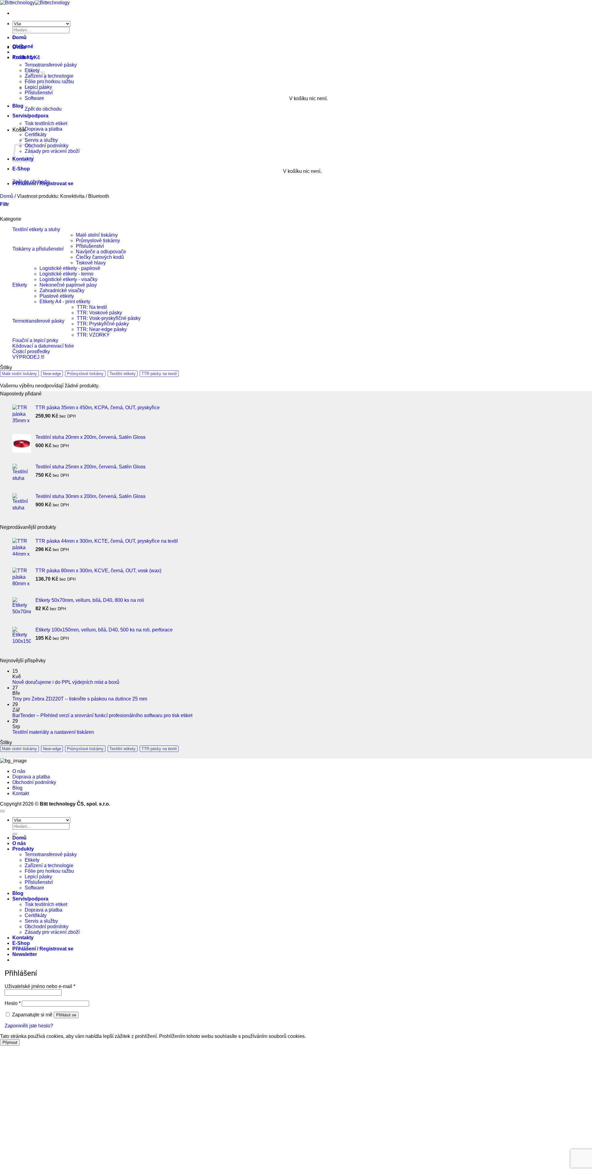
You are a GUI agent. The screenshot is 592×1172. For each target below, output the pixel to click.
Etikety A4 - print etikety (64, 301)
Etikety (19, 285)
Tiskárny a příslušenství (38, 248)
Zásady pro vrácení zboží (52, 151)
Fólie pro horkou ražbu (49, 81)
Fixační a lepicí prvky (35, 340)
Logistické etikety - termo (66, 273)
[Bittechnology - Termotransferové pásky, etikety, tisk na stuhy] (35, 2)
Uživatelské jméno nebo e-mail (40, 986)
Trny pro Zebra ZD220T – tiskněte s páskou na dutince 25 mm (79, 698)
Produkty (23, 57)
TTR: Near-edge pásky (102, 329)
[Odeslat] (14, 834)
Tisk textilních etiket (46, 123)
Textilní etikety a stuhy (36, 229)
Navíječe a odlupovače (101, 251)
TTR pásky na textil (159, 373)
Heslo (13, 1003)
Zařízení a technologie (49, 76)
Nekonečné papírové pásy (68, 285)
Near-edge (52, 373)
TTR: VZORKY (93, 334)
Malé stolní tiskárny (97, 235)
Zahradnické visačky (61, 290)
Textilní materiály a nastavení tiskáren (53, 732)
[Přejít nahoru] (2, 811)
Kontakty (23, 937)
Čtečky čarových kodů (100, 257)
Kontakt (20, 793)
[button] (42, 183)
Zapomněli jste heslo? (29, 1025)
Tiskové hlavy (91, 262)
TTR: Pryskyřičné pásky (103, 323)
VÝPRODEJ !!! (28, 357)
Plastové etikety (56, 296)
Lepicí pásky (38, 876)
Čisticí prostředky (31, 351)
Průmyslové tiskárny (98, 240)
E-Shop (21, 168)
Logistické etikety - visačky (68, 279)
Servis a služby (41, 140)
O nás (19, 47)
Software (34, 98)
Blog (17, 105)
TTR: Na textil (92, 307)
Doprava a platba (43, 129)
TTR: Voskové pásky (99, 312)
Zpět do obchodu (43, 109)
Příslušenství (39, 92)
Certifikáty (36, 134)
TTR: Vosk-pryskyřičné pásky (109, 318)
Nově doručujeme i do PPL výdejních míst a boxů (65, 682)
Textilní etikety (122, 373)
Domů (19, 37)
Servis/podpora (30, 115)
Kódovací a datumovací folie (43, 346)
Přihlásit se (66, 1015)
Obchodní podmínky (46, 145)
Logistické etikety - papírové (69, 268)
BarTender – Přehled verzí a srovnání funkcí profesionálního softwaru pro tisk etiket (102, 715)
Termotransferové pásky (51, 64)
